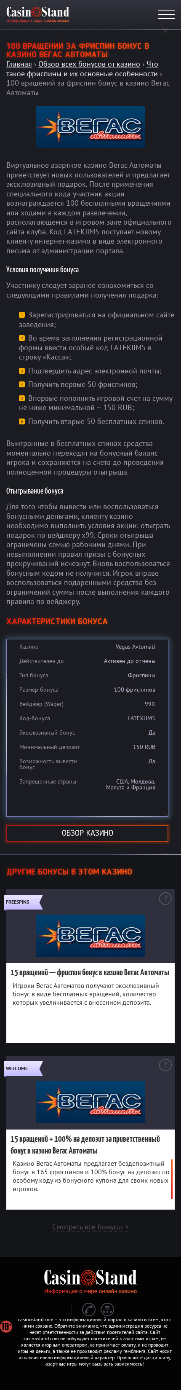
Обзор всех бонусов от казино (89, 64)
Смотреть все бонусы (90, 1227)
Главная (19, 64)
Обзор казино (87, 833)
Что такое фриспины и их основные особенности (82, 68)
